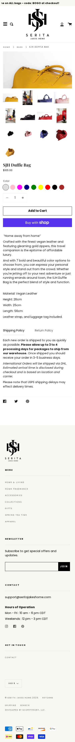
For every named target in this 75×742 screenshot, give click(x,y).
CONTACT (11, 657)
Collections (13, 502)
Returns (47, 698)
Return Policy (44, 330)
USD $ (11, 683)
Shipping (10, 705)
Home (6, 47)
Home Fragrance (16, 489)
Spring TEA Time (16, 515)
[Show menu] (5, 24)
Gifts (8, 508)
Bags (20, 47)
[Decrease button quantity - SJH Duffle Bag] (8, 198)
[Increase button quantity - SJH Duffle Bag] (22, 198)
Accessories (13, 495)
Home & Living (14, 482)
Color (6, 181)
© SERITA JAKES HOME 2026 (21, 698)
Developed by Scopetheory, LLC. (25, 710)
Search (25, 705)
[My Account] (60, 24)
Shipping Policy (13, 330)
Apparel (10, 521)
